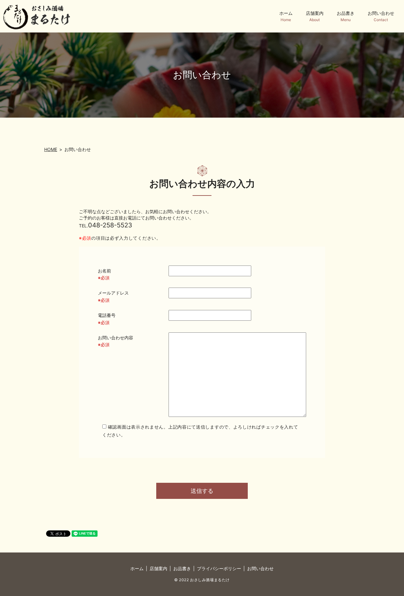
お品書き (345, 16)
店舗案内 (315, 16)
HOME (50, 149)
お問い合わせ (381, 16)
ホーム (286, 16)
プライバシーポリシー (219, 568)
